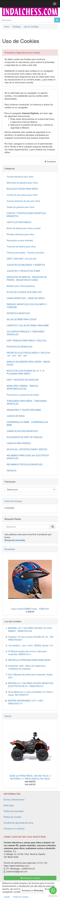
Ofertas (8, 716)
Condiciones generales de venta (18, 822)
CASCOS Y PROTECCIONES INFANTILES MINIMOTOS (26, 214)
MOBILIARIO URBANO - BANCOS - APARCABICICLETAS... (23, 387)
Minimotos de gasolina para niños (22, 182)
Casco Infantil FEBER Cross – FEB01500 (30, 608)
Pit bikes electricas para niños (20, 234)
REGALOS (11, 470)
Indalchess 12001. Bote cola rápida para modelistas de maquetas (26, 667)
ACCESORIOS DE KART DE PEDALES (24, 437)
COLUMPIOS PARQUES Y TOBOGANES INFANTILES (25, 333)
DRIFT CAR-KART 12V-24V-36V (21, 258)
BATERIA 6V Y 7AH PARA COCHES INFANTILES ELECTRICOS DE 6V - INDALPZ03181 (30, 684)
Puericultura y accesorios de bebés (23, 394)
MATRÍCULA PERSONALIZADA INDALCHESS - (30, 659)
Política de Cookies (12, 816)
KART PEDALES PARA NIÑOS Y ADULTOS (26, 340)
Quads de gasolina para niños (20, 207)
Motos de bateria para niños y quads (23, 228)
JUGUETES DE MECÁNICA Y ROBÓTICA (26, 264)
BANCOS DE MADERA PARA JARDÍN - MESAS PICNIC (28, 363)
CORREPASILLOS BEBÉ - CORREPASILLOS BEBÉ (27, 423)
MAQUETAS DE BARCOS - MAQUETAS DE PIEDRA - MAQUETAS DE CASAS (27, 278)
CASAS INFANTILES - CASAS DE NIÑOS (26, 298)
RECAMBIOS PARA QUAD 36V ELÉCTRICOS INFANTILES (28, 457)
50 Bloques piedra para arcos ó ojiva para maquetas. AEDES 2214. (27, 653)
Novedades (10, 549)
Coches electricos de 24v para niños (23, 200)
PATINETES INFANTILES (18, 313)
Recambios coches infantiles (20, 240)
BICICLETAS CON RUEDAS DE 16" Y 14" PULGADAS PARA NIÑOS (26, 372)
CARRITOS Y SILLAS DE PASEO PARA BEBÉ (28, 325)
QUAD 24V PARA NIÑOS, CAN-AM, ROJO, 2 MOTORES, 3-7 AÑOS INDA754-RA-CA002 (30, 777)
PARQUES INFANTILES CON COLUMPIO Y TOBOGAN (27, 306)
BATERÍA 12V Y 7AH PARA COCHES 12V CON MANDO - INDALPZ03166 (30, 629)
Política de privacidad (13, 811)
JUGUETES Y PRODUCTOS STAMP (23, 270)
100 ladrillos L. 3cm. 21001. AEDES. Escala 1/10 (30, 645)
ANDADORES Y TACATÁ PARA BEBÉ (24, 409)
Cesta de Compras (13, 501)
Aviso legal (9, 805)
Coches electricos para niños (20, 176)
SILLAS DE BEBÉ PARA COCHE (21, 319)
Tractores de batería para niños (21, 246)
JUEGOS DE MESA (16, 415)
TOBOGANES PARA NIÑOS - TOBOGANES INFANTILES (27, 402)
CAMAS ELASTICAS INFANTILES (22, 431)
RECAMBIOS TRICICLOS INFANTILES (24, 464)
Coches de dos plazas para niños (22, 194)
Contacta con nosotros (14, 828)
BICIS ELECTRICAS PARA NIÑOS (22, 188)
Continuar (51, 161)
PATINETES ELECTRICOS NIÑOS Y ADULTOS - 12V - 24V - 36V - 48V (29, 354)
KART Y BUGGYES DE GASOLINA (23, 379)
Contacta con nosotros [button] (31, 878)
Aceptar (7, 897)
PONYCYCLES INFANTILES (19, 346)
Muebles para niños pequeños (21, 285)
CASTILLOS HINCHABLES (19, 222)
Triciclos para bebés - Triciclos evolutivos (25, 252)
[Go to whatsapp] (53, 890)
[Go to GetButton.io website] (53, 896)
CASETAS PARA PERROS (19, 443)
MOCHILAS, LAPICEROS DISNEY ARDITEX (27, 449)
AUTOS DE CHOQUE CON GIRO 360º (24, 292)
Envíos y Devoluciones (14, 799)
